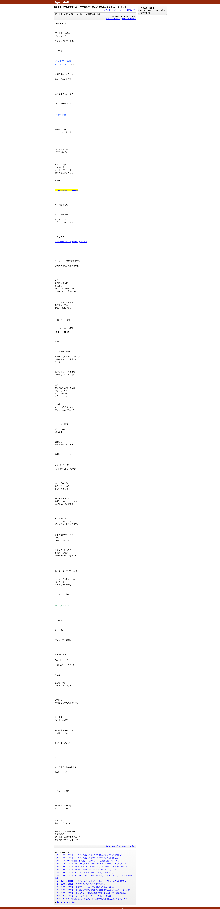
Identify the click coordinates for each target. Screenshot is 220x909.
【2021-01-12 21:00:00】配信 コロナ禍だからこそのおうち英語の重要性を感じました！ (87, 858)
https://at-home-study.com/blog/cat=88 (71, 242)
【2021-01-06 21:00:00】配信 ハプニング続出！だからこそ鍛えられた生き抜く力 (85, 873)
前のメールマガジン (113, 19)
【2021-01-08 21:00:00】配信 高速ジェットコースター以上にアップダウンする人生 (85, 870)
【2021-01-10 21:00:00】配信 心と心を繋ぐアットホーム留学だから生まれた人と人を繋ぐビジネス (91, 864)
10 (70, 902)
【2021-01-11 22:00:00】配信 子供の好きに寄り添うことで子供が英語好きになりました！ (88, 861)
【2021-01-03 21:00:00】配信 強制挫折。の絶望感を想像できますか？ (81, 884)
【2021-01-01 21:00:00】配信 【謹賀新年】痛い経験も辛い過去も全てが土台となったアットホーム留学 (93, 890)
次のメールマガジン (129, 19)
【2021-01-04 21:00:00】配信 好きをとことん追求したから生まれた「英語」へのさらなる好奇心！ (91, 881)
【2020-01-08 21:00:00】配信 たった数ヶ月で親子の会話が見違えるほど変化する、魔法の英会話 (90, 893)
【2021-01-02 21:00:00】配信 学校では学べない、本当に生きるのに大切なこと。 (85, 887)
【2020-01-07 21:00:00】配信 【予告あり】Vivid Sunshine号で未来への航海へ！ (84, 896)
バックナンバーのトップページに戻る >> (118, 10)
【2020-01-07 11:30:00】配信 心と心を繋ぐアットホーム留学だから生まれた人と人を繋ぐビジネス (91, 899)
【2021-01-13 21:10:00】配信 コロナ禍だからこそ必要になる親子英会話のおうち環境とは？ (89, 855)
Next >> (75, 902)
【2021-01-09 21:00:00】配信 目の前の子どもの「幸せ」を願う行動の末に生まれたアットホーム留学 (92, 867)
